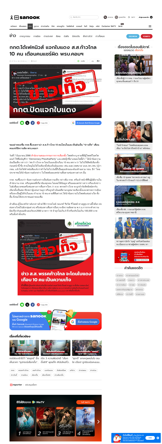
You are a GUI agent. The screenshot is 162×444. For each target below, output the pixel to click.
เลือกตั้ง (35, 375)
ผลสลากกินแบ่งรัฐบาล (124, 289)
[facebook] (33, 123)
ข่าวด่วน (93, 370)
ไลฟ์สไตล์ (70, 26)
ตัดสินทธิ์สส (61, 370)
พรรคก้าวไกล (23, 370)
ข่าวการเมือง (121, 285)
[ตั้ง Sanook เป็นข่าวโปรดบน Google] (55, 319)
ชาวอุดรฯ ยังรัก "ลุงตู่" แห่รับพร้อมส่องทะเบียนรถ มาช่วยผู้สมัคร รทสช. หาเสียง (133, 244)
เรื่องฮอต (22, 26)
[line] (22, 123)
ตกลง (150, 438)
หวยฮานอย (140, 294)
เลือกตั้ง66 (46, 375)
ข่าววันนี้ (14, 375)
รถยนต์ (79, 26)
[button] (71, 17)
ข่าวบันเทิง (45, 26)
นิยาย (120, 26)
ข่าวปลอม (82, 370)
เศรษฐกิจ (60, 26)
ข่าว (30, 26)
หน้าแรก (14, 26)
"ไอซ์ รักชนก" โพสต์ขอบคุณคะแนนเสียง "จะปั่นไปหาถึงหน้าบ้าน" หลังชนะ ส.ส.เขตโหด (133, 148)
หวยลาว (131, 280)
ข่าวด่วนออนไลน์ (132, 275)
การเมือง (24, 375)
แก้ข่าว (72, 370)
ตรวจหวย (139, 289)
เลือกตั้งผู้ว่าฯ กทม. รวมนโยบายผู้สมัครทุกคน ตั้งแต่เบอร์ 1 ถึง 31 (133, 80)
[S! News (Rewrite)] (16, 385)
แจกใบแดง (49, 370)
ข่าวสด (131, 285)
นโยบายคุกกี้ (140, 440)
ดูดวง (36, 26)
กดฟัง (83, 61)
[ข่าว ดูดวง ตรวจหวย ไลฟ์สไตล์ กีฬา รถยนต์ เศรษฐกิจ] (24, 17)
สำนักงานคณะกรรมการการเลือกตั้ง (49, 155)
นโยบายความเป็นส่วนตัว (129, 440)
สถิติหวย (120, 294)
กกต (12, 370)
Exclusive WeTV (109, 26)
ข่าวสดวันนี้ (121, 280)
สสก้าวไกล (37, 370)
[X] (27, 123)
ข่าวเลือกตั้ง (59, 375)
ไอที (85, 26)
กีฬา (53, 26)
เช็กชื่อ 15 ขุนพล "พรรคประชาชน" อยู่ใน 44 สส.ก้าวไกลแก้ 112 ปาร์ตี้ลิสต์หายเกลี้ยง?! (133, 180)
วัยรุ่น (91, 26)
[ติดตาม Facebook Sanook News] (134, 256)
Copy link (44, 123)
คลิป (98, 26)
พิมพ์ (35, 61)
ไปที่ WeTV (85, 402)
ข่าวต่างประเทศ (143, 280)
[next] (98, 421)
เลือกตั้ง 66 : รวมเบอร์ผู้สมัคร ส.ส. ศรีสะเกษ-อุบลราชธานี (131, 211)
